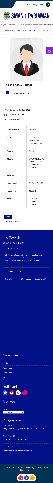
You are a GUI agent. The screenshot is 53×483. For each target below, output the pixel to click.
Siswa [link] (23, 31)
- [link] (20, 479)
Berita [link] (5, 363)
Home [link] (17, 31)
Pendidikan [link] (7, 373)
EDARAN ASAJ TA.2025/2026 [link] (16, 439)
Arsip (5, 409)
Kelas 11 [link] (20, 115)
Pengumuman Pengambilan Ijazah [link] (17, 450)
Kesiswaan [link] (7, 368)
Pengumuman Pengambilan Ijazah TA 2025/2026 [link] (23, 428)
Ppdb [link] (5, 378)
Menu (7, 4)
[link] (49, 50)
